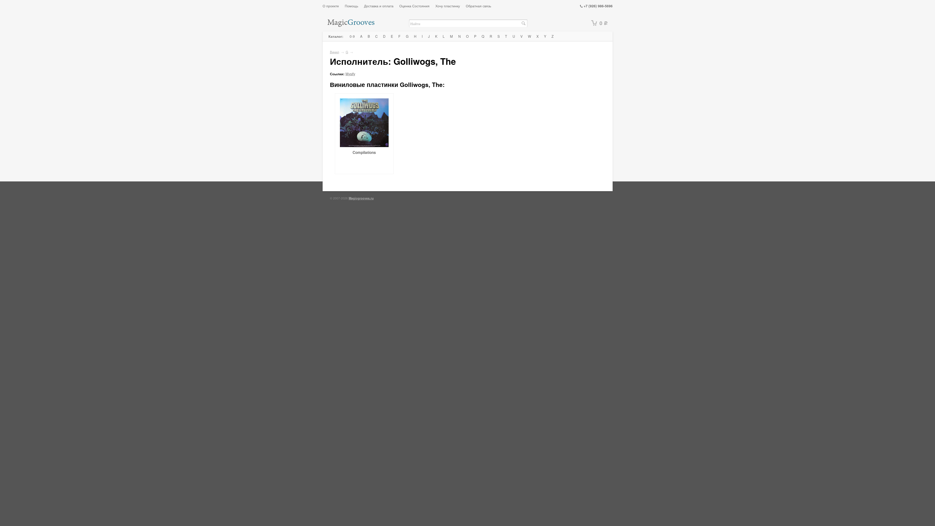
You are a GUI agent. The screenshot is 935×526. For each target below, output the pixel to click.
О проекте (331, 5)
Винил (334, 52)
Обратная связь (478, 5)
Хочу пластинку (447, 5)
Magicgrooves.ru (361, 198)
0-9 (352, 36)
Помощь (351, 5)
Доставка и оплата (378, 5)
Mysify (350, 73)
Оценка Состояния (414, 5)
